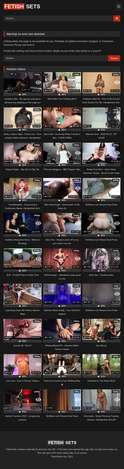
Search (114, 58)
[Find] (116, 18)
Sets (22, 6)
